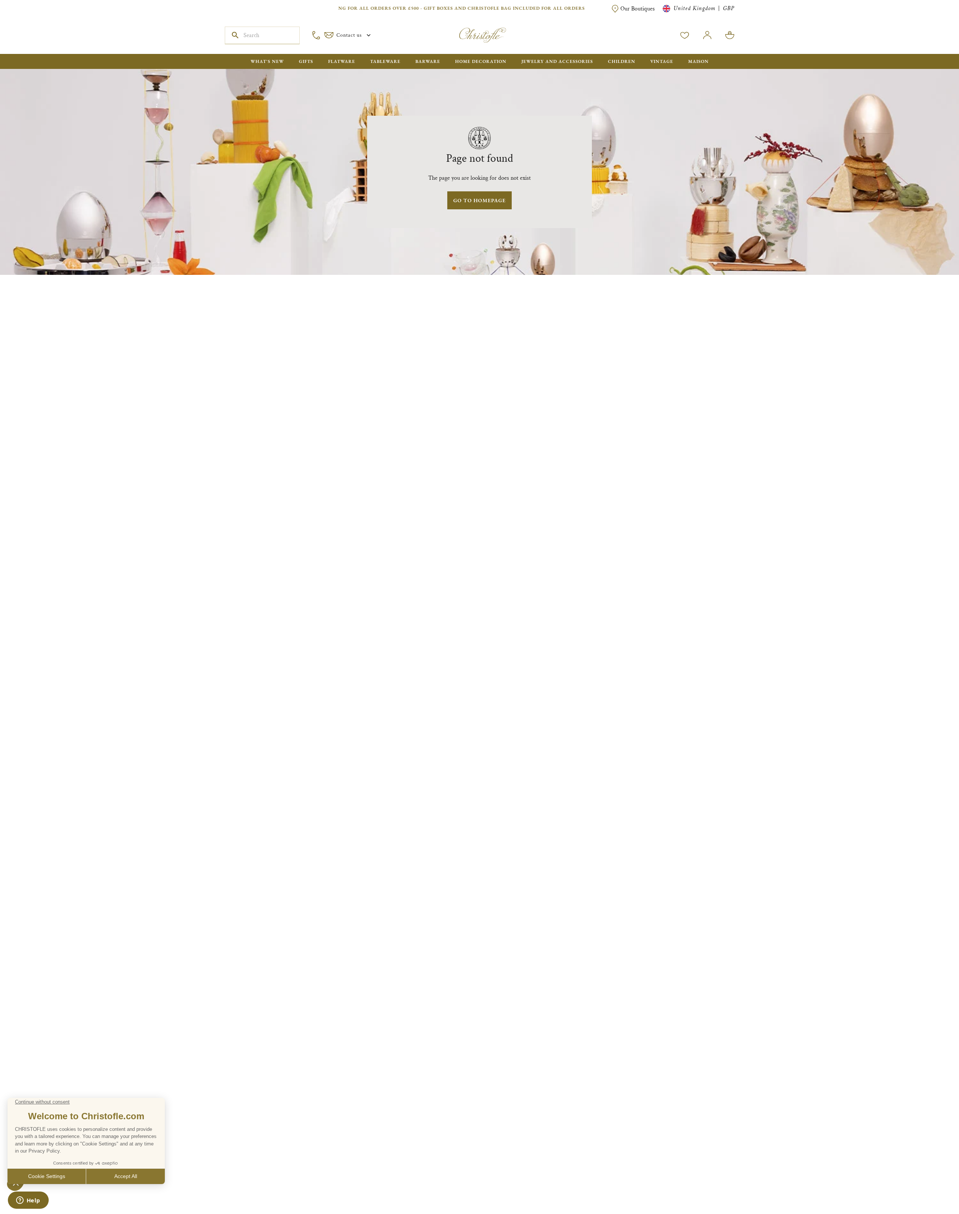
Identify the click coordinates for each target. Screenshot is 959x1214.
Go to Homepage (479, 200)
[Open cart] (729, 35)
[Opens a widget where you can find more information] (28, 1201)
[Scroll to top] (929, 1184)
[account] (684, 35)
